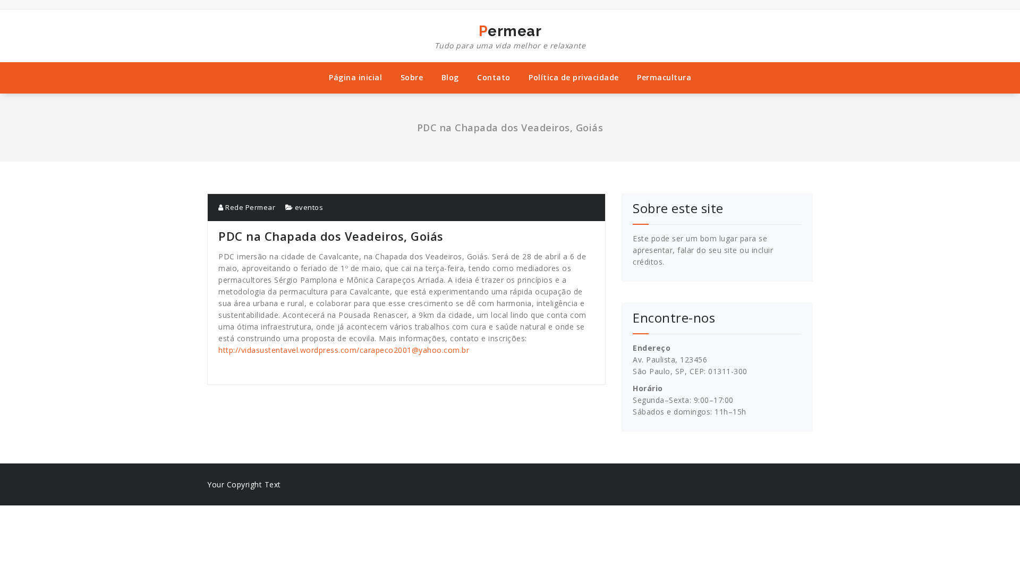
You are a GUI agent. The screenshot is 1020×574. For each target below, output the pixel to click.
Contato (494, 77)
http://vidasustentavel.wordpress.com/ (289, 350)
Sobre (412, 77)
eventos (309, 207)
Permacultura (664, 77)
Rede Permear (249, 207)
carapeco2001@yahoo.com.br (415, 350)
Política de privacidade (574, 77)
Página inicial (355, 77)
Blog (450, 77)
